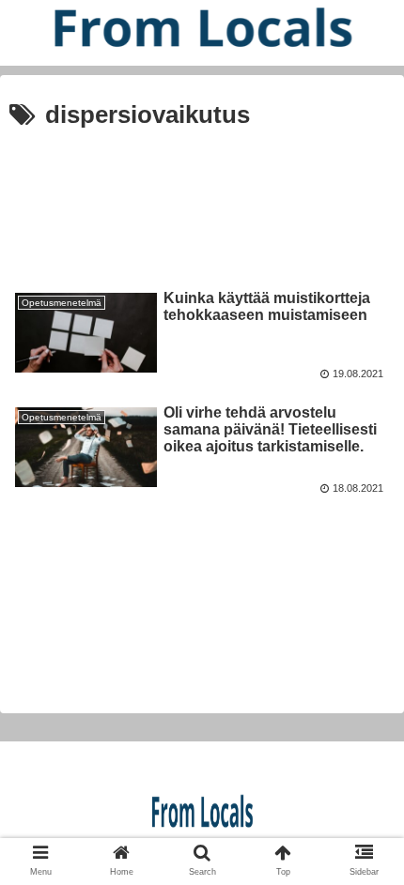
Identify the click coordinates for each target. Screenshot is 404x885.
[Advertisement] (202, 197)
